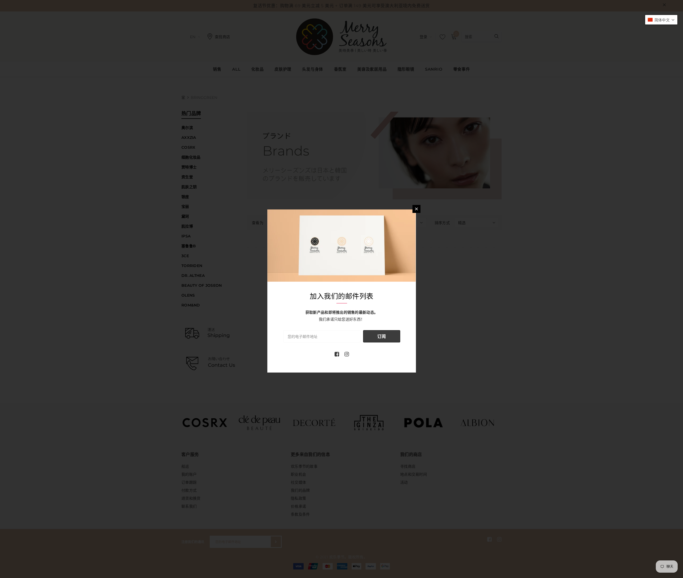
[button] (661, 20)
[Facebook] (337, 354)
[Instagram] (346, 354)
